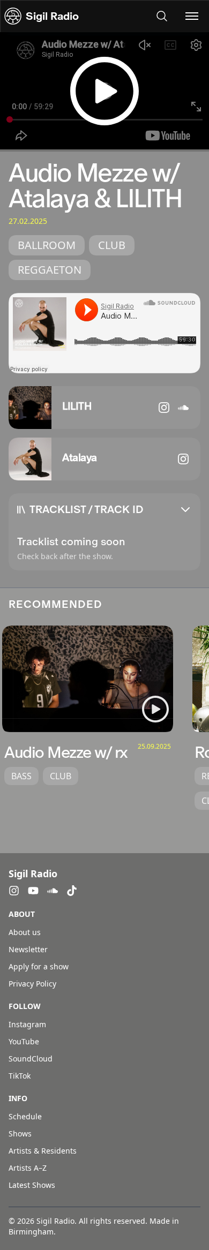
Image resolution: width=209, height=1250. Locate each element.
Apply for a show (39, 966)
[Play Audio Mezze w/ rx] (155, 709)
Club (111, 245)
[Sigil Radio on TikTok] (71, 890)
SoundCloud (31, 1058)
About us (25, 932)
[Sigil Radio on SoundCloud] (52, 890)
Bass (21, 776)
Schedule (25, 1116)
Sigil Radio (52, 16)
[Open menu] (192, 16)
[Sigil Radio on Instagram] (14, 890)
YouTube (24, 1041)
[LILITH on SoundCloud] (183, 407)
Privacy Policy (32, 983)
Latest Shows (32, 1185)
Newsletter (28, 949)
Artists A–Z (28, 1168)
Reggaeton (49, 269)
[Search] (162, 16)
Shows (20, 1133)
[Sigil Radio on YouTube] (33, 890)
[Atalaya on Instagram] (183, 459)
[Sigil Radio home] (13, 16)
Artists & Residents (43, 1151)
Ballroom (47, 245)
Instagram (27, 1024)
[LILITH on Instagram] (164, 407)
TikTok (20, 1076)
